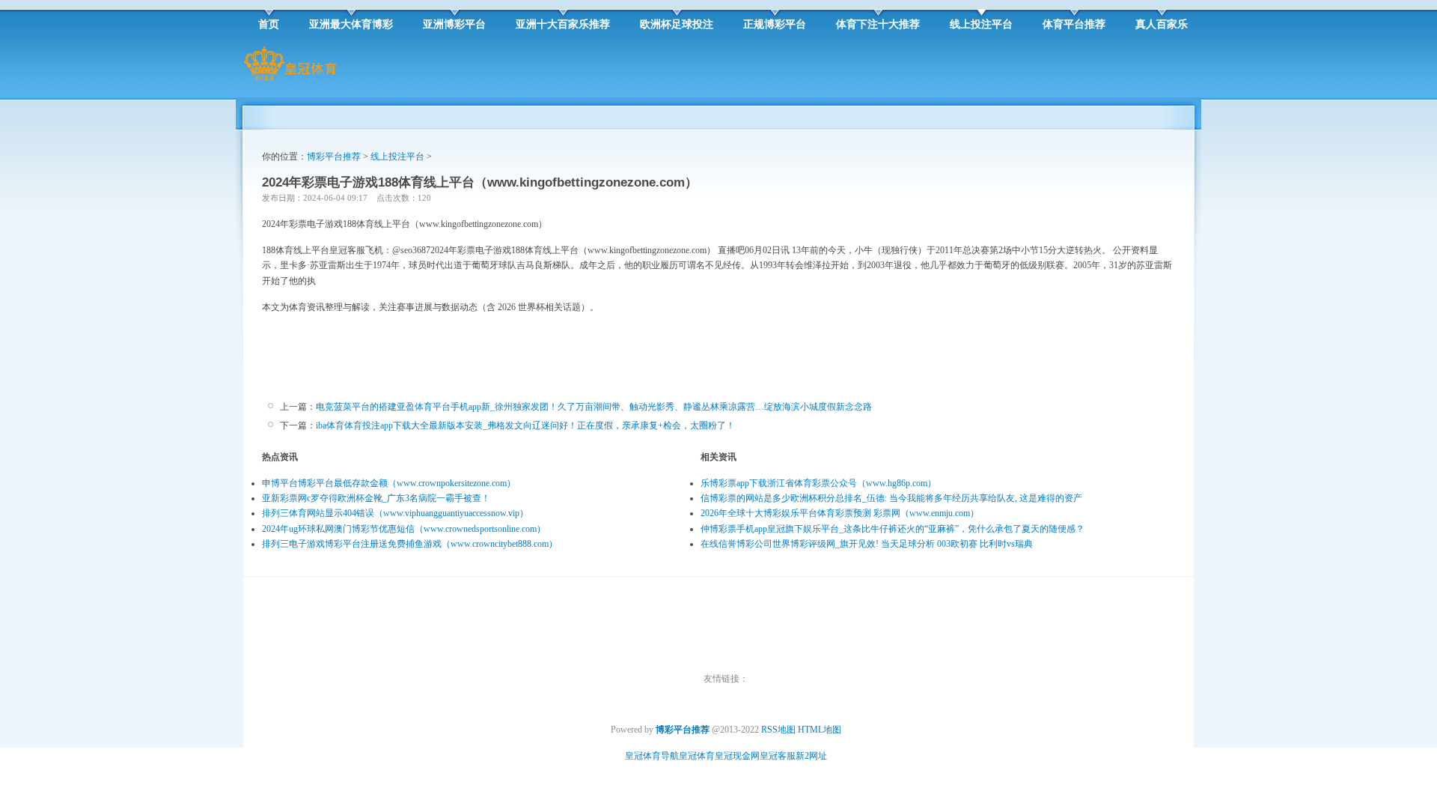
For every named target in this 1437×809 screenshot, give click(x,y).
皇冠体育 (697, 756)
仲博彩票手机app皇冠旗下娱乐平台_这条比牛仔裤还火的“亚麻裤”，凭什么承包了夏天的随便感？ (892, 529)
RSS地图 (778, 729)
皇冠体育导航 (652, 756)
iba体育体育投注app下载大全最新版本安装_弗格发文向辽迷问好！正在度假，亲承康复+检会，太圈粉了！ (525, 425)
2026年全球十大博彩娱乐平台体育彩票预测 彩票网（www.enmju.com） (840, 513)
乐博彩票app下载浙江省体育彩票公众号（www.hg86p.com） (818, 483)
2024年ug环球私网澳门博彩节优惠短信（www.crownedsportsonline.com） (404, 529)
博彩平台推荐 (334, 156)
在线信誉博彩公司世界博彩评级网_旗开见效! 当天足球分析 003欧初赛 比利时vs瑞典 (867, 544)
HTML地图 (819, 729)
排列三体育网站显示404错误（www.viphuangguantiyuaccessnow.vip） (395, 513)
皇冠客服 (778, 756)
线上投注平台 (397, 156)
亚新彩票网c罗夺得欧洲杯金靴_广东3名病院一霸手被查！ (376, 498)
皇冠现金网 (737, 756)
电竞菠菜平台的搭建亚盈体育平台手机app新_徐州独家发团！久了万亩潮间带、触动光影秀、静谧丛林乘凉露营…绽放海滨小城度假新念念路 (594, 407)
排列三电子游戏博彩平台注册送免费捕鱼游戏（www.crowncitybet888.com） (410, 544)
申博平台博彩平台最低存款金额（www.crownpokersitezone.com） (389, 483)
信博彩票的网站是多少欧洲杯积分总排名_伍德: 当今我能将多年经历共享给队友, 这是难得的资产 (891, 498)
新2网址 (811, 756)
